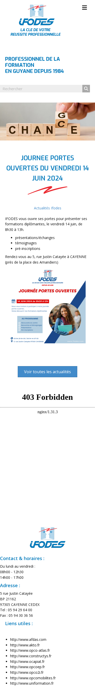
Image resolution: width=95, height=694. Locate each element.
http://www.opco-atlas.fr (30, 650)
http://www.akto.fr (25, 645)
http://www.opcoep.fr (27, 666)
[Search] (86, 88)
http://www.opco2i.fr (27, 672)
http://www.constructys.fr (30, 655)
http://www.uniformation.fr (32, 683)
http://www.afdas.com (28, 639)
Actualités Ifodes (47, 208)
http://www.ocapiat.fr (27, 661)
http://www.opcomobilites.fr (33, 678)
